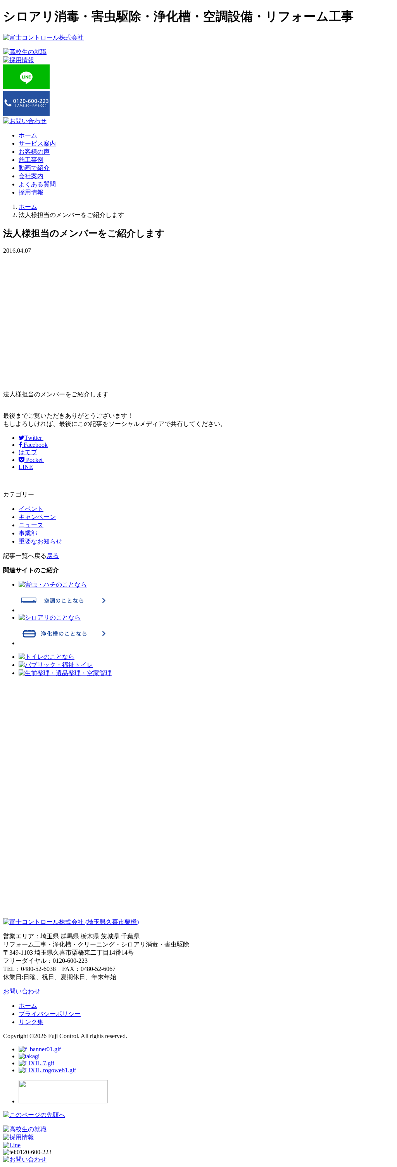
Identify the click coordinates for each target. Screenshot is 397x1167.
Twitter (33, 437)
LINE (26, 467)
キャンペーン (37, 517)
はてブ (28, 452)
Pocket (34, 460)
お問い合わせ (21, 991)
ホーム (28, 135)
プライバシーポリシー (50, 1014)
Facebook (35, 444)
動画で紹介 (34, 168)
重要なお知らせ (40, 541)
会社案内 (31, 176)
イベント (31, 508)
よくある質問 (37, 184)
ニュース (31, 525)
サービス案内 (37, 143)
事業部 (28, 533)
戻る (53, 555)
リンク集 (31, 1022)
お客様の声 (34, 151)
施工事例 (31, 159)
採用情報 (31, 192)
